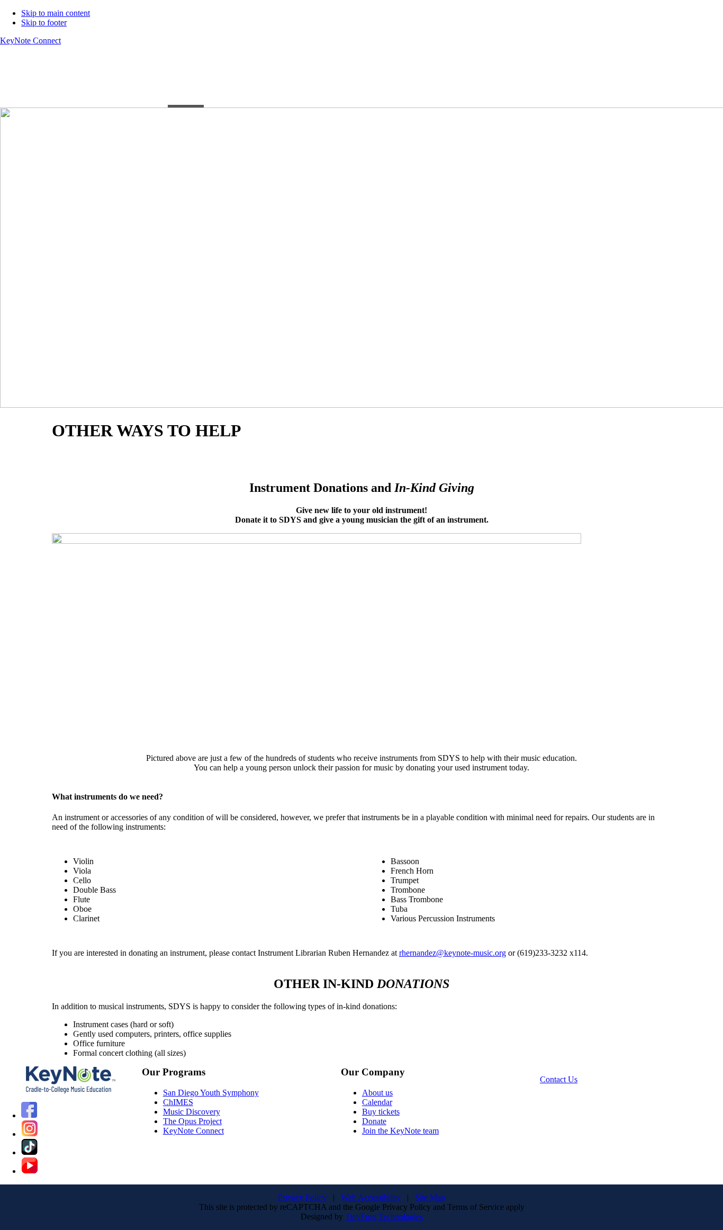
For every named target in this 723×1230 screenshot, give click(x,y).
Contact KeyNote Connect (354, 80)
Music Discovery (191, 1111)
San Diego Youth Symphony (211, 1092)
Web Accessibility (371, 1197)
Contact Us (558, 1079)
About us (377, 1092)
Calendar (377, 1102)
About (230, 80)
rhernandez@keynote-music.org (452, 952)
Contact (281, 80)
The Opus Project (192, 1121)
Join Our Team (127, 80)
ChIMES (178, 1102)
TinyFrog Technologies (384, 1216)
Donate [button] (180, 80)
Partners (72, 80)
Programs (16, 80)
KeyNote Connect (30, 40)
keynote (428, 80)
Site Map (430, 1197)
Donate (374, 1121)
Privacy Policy (302, 1197)
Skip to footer (44, 22)
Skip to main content (55, 12)
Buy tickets (381, 1111)
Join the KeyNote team (400, 1130)
